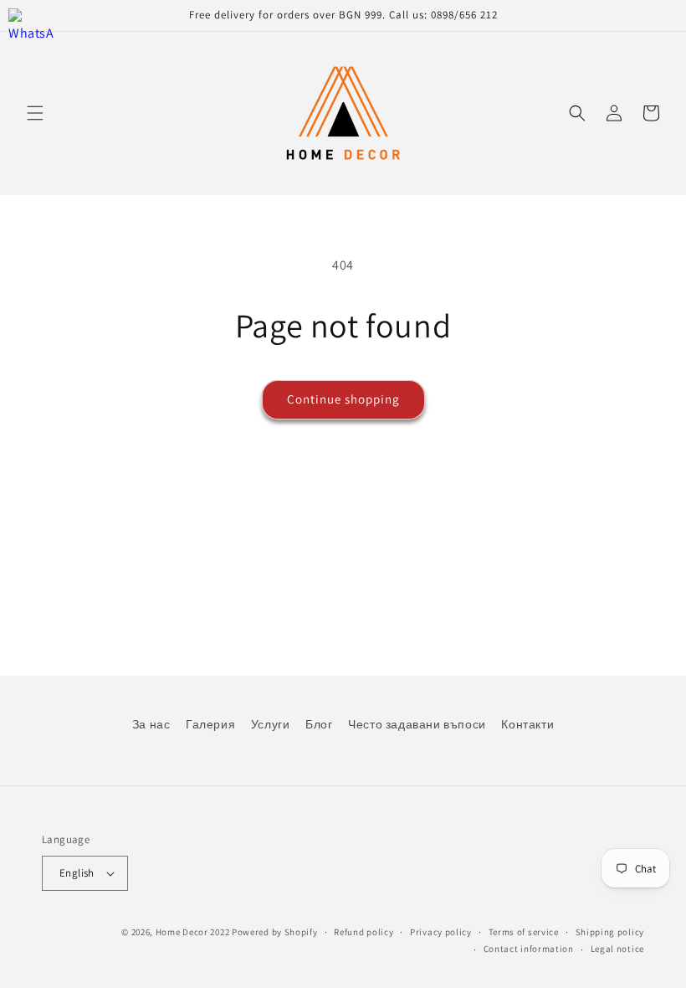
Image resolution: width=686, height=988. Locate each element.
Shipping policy (610, 932)
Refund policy (363, 932)
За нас (151, 724)
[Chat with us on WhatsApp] (31, 31)
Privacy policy (441, 932)
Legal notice (617, 949)
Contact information (529, 949)
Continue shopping (343, 399)
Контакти (527, 724)
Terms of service (524, 932)
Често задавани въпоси (417, 724)
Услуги (270, 724)
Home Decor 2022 (193, 932)
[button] (35, 113)
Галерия (210, 724)
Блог (318, 724)
